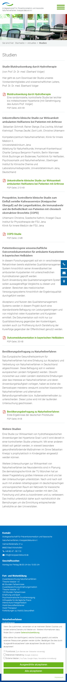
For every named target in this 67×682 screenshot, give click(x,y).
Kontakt (6, 533)
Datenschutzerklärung (30, 632)
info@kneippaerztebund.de (17, 555)
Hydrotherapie (8, 622)
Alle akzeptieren (33, 671)
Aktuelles (31, 43)
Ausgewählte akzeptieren (33, 664)
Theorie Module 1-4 (10, 582)
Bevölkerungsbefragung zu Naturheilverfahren (33, 411)
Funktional (25, 651)
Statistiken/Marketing (22, 655)
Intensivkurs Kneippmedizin (14, 602)
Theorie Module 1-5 (10, 589)
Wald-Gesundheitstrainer (13, 605)
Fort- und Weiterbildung (14, 575)
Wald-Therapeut (9, 608)
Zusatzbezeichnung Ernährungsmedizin (19, 587)
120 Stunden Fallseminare (13, 592)
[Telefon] (64, 264)
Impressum (59, 677)
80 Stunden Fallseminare (13, 584)
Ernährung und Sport (11, 595)
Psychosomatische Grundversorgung (18, 597)
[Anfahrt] (64, 281)
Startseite (19, 43)
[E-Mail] (64, 273)
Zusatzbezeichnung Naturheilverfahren (19, 579)
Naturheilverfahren (12, 619)
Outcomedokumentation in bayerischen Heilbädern (35, 337)
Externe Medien (31, 658)
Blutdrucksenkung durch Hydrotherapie (29, 94)
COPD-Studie (14, 234)
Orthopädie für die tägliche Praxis (16, 600)
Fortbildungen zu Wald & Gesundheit (18, 610)
